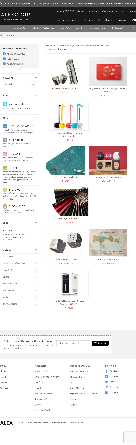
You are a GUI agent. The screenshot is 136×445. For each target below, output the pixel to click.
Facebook (114, 371)
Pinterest (114, 387)
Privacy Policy (76, 422)
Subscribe (102, 343)
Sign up (80, 11)
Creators (122, 20)
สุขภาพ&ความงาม (97, 28)
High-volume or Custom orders (102, 11)
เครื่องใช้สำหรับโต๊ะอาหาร (43, 28)
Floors (3, 371)
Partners (74, 404)
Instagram (114, 392)
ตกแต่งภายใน (19, 28)
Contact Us (75, 399)
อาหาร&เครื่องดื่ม (10, 304)
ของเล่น (79, 28)
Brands (108, 20)
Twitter (113, 381)
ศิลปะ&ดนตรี (117, 28)
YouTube (114, 376)
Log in (122, 11)
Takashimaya (13, 59)
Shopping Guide (77, 377)
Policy (20, 422)
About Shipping (77, 388)
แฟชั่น (5, 297)
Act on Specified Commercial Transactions (46, 422)
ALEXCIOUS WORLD (16, 54)
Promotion (5, 388)
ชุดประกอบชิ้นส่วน (15, 64)
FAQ (72, 382)
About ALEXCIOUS (65, 11)
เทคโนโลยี (65, 28)
